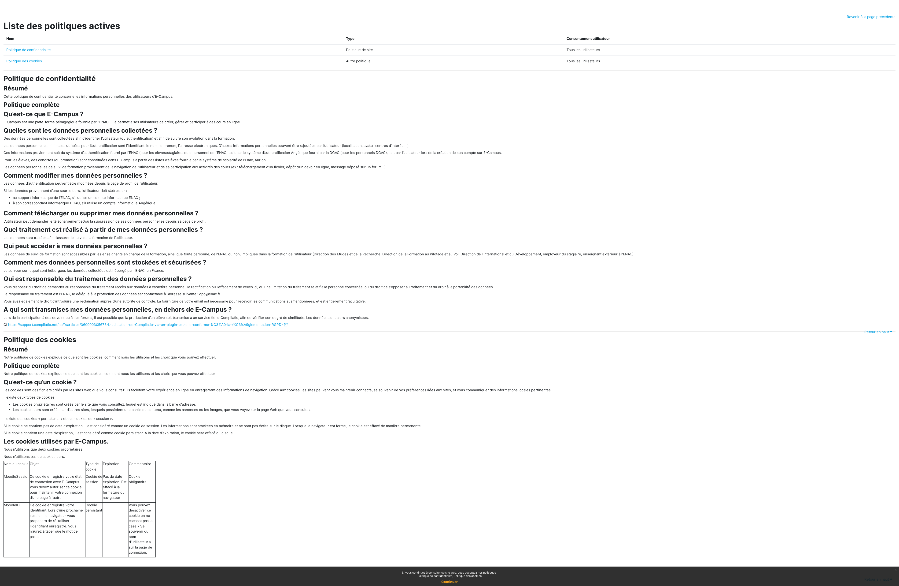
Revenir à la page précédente (871, 17)
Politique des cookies (24, 61)
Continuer (449, 582)
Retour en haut (877, 332)
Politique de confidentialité (28, 50)
